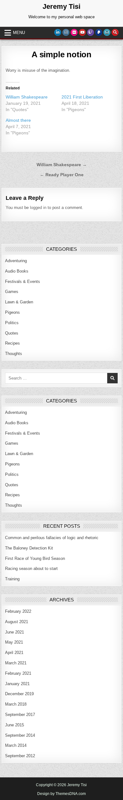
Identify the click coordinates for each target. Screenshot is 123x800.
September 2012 (20, 755)
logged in (38, 207)
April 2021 (14, 652)
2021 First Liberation (82, 96)
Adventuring (16, 260)
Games (11, 291)
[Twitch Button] (90, 32)
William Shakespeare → (62, 164)
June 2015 (14, 725)
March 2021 (15, 663)
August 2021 (16, 621)
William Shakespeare (27, 96)
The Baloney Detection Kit (29, 548)
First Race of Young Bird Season (35, 558)
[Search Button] (115, 32)
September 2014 (20, 735)
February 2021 (18, 673)
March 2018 (15, 704)
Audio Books (16, 271)
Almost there (18, 120)
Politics (12, 322)
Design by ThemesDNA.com (61, 794)
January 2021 (17, 683)
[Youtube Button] (82, 32)
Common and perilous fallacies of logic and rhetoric (51, 537)
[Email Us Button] (106, 32)
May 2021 (14, 642)
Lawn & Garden (19, 302)
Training (12, 579)
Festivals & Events (22, 281)
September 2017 (20, 714)
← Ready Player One (62, 174)
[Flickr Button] (74, 32)
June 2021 (14, 632)
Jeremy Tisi (61, 6)
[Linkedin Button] (57, 32)
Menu (19, 32)
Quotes (11, 333)
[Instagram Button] (65, 32)
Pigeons (12, 312)
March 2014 (15, 745)
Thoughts (13, 353)
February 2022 (18, 611)
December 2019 (19, 693)
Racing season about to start (31, 568)
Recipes (12, 343)
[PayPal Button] (98, 32)
